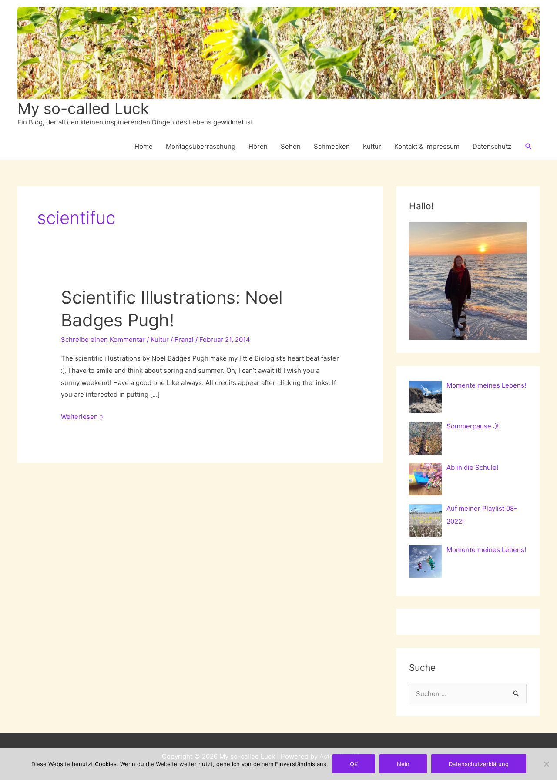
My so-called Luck (83, 108)
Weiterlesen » (82, 417)
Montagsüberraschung (200, 146)
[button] (528, 146)
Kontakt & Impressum (427, 146)
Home (143, 146)
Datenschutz (492, 146)
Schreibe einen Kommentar (103, 339)
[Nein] (546, 764)
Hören (258, 146)
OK (354, 763)
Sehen (291, 146)
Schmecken (332, 146)
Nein (403, 763)
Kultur (372, 146)
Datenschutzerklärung (479, 763)
